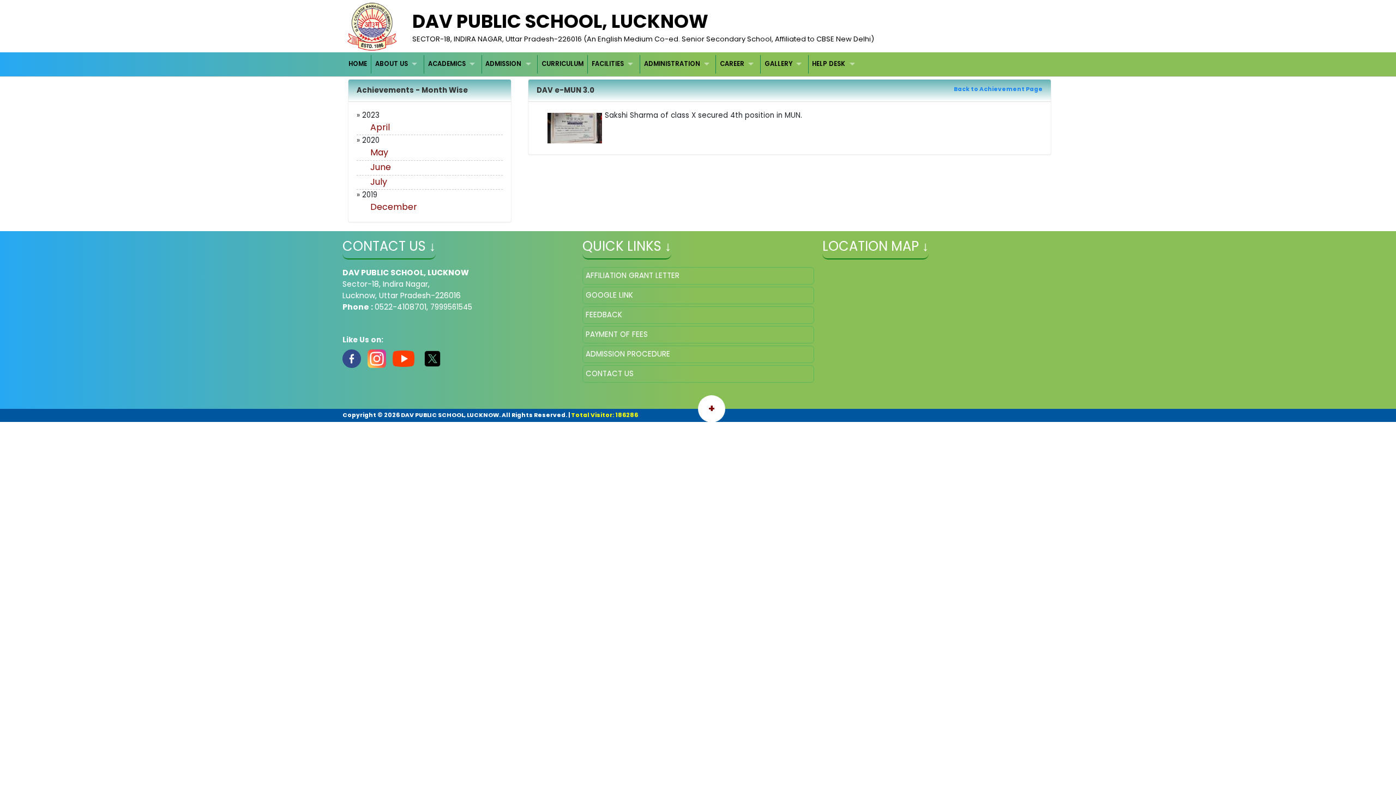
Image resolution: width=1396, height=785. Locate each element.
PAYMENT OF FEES (617, 334)
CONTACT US (610, 374)
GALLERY (778, 63)
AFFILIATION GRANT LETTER (632, 275)
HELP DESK (828, 63)
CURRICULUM (562, 63)
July (378, 182)
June (380, 167)
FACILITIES (608, 63)
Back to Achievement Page (998, 89)
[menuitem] (358, 64)
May (379, 152)
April (380, 127)
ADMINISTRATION (672, 63)
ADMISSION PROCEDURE (628, 354)
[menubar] (603, 64)
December (393, 207)
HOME (357, 63)
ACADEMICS (447, 63)
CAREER (732, 63)
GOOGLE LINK (609, 295)
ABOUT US (391, 63)
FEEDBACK (604, 315)
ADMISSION (503, 63)
